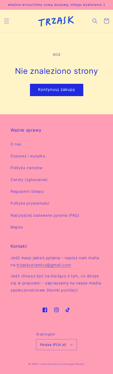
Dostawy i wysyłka (28, 156)
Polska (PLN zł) (53, 344)
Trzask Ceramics (49, 364)
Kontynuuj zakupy (56, 89)
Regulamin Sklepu (27, 191)
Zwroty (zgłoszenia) (29, 179)
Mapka (17, 227)
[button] (6, 21)
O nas (16, 144)
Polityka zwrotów (27, 167)
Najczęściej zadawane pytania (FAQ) (45, 215)
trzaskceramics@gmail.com (44, 264)
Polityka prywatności (30, 203)
